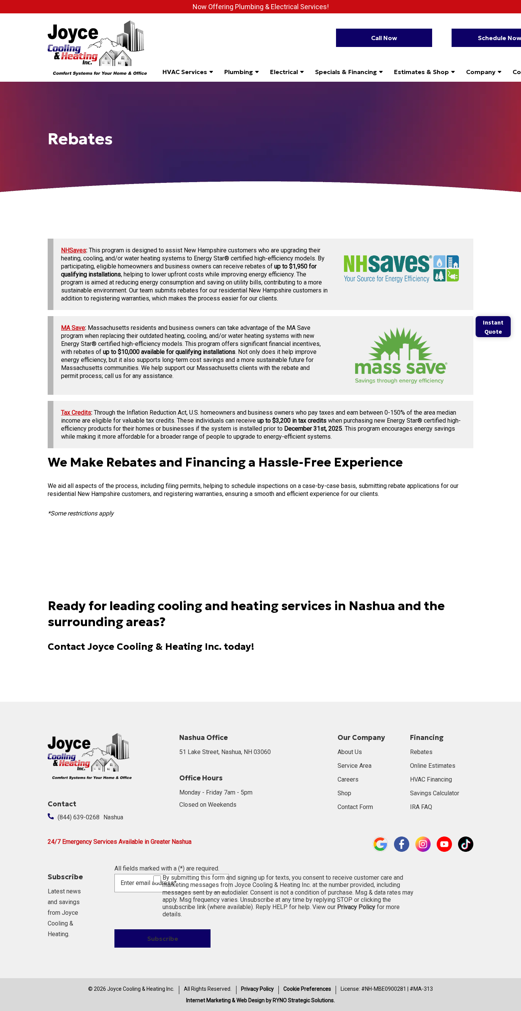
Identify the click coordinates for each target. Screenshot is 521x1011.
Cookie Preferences (307, 989)
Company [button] (480, 72)
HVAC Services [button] (184, 72)
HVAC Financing (431, 779)
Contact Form (355, 807)
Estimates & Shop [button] (421, 72)
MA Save (73, 327)
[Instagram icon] (423, 844)
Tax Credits (76, 412)
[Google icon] (380, 844)
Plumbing (238, 72)
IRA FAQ (421, 807)
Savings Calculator (434, 793)
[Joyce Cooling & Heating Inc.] (97, 47)
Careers (348, 779)
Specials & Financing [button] (346, 72)
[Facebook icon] (401, 844)
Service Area (354, 765)
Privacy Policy (257, 989)
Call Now (384, 38)
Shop (344, 793)
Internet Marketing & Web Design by (260, 1000)
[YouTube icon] (444, 844)
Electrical (284, 72)
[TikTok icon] (465, 844)
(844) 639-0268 (79, 817)
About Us (350, 752)
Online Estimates (432, 765)
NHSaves (73, 250)
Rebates (421, 752)
